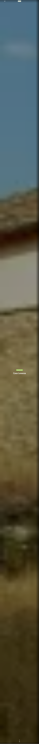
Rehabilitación (19, 370)
